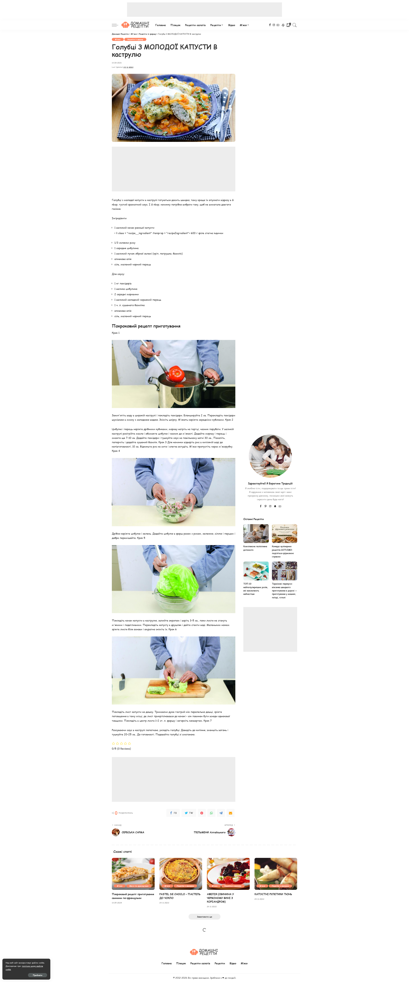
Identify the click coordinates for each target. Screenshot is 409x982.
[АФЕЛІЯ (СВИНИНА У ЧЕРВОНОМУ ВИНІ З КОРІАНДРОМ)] (228, 874)
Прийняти (37, 975)
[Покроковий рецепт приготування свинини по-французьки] (133, 874)
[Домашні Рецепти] (135, 25)
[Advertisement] (204, 9)
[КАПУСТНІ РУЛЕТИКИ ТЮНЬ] (276, 874)
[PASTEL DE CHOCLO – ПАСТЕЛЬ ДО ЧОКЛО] (180, 874)
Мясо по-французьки (138, 886)
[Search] (294, 25)
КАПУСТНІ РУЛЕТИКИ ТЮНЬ (273, 894)
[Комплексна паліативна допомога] (256, 533)
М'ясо (118, 39)
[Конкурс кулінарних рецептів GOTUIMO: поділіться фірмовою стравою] (284, 533)
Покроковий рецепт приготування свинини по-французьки (133, 896)
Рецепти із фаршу (135, 39)
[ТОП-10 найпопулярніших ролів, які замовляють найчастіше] (256, 571)
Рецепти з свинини (185, 886)
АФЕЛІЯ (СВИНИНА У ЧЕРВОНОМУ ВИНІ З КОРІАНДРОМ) (220, 897)
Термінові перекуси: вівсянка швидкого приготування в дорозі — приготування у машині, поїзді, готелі (284, 590)
